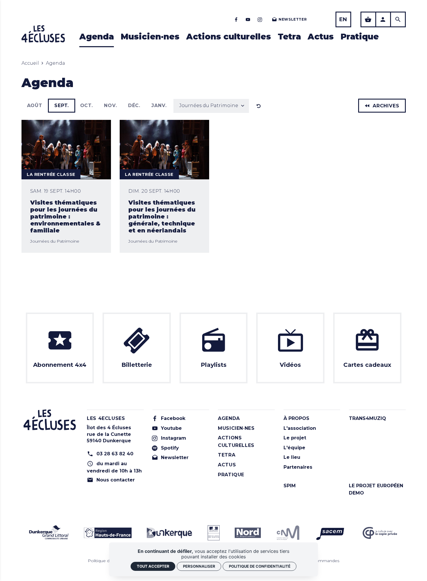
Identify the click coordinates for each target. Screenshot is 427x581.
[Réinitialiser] (258, 106)
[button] (211, 106)
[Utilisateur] (383, 19)
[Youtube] (248, 19)
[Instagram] (260, 19)
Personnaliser (199, 566)
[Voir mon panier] (368, 19)
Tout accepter (153, 566)
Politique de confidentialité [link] (259, 566)
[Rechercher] (398, 19)
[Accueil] (43, 33)
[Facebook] (236, 19)
